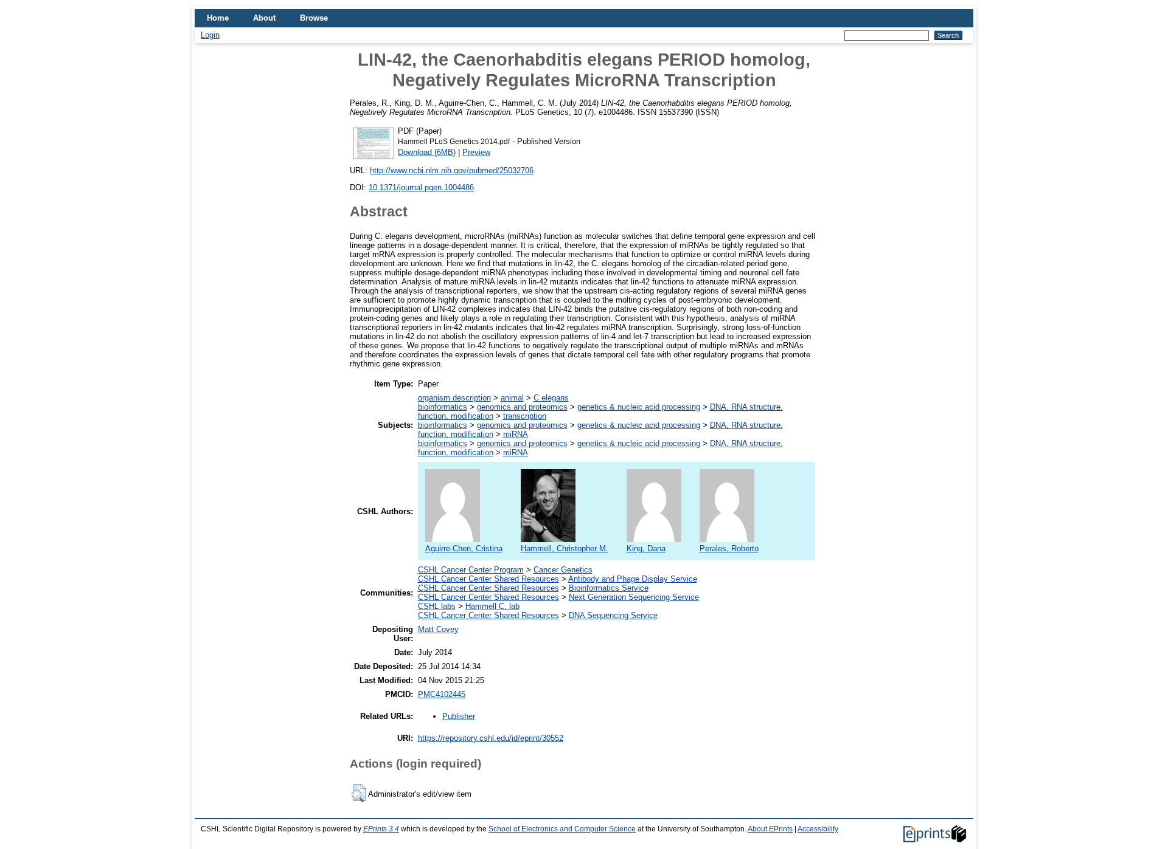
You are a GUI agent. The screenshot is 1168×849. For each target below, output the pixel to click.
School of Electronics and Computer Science (562, 829)
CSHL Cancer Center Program (471, 569)
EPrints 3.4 (381, 829)
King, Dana (646, 548)
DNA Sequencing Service (613, 615)
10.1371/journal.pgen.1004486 (421, 187)
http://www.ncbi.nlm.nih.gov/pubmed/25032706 (452, 170)
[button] (359, 793)
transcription (524, 416)
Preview (476, 152)
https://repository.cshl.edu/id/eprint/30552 (490, 738)
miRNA (515, 434)
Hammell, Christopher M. (564, 548)
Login (210, 35)
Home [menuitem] (218, 17)
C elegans (551, 397)
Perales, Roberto (729, 548)
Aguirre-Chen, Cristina (463, 548)
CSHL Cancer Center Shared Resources (488, 578)
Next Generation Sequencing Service (634, 597)
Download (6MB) (427, 152)
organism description (454, 397)
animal (512, 397)
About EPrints (770, 829)
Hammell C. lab (492, 606)
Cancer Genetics (563, 569)
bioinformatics (442, 406)
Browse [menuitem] (314, 17)
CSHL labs (437, 606)
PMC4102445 (441, 694)
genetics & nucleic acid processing (638, 406)
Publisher (458, 716)
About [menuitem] (264, 17)
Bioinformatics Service (608, 588)
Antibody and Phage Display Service (632, 578)
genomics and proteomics (522, 406)
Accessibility (818, 829)
